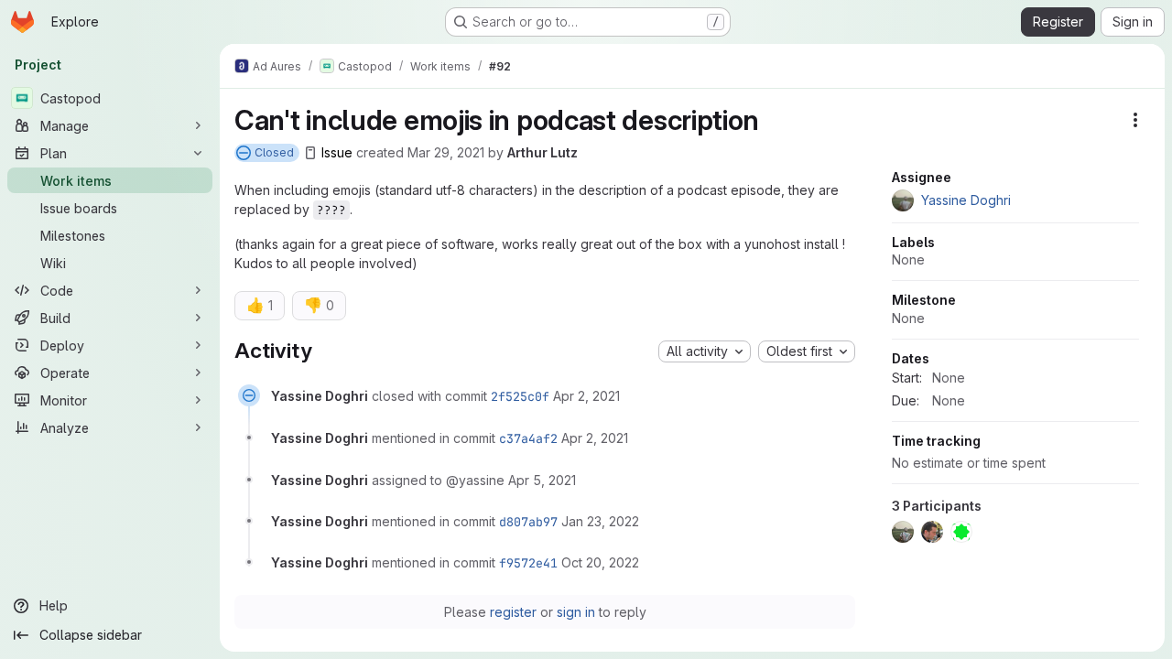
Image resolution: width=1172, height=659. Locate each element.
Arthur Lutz (542, 152)
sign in (576, 612)
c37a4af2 (528, 438)
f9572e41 (528, 563)
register (513, 612)
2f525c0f (520, 396)
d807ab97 (528, 521)
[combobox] (704, 351)
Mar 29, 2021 (445, 152)
